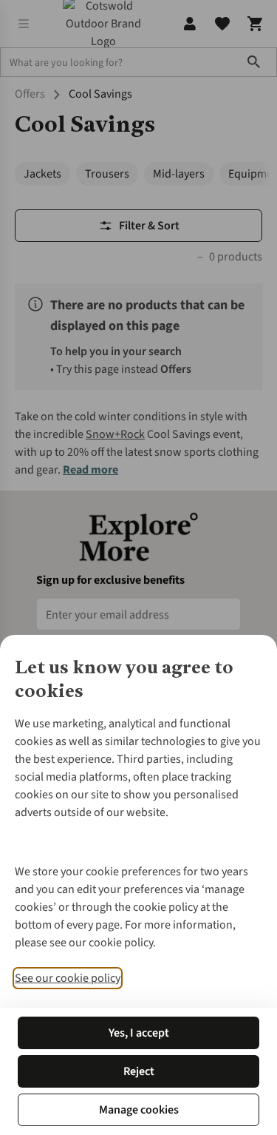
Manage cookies (139, 1110)
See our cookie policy (67, 978)
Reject (138, 1071)
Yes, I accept (139, 1033)
